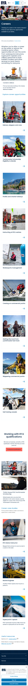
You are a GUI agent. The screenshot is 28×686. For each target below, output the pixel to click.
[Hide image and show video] (14, 468)
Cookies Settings (14, 676)
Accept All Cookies (14, 683)
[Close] (26, 667)
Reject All (14, 680)
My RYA (17, 3)
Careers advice (12, 639)
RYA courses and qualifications (7, 40)
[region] (14, 675)
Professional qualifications (14, 449)
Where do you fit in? (6, 643)
